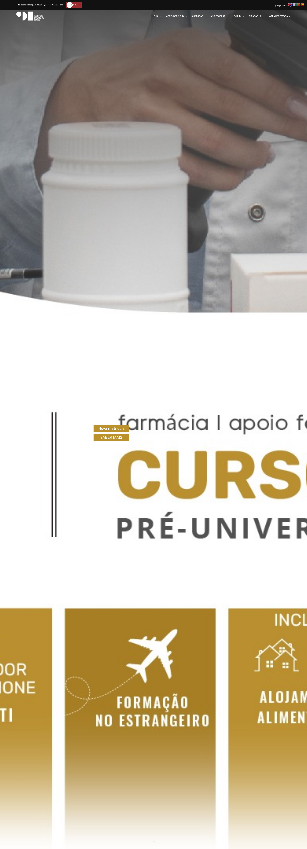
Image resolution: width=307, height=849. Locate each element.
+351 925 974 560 (55, 5)
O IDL (156, 16)
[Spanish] (302, 4)
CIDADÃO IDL (255, 16)
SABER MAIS (111, 437)
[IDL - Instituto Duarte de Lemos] (30, 16)
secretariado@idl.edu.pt (31, 5)
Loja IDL (237, 16)
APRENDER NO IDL (175, 16)
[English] (290, 4)
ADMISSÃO (197, 16)
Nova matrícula (111, 428)
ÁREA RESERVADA (278, 16)
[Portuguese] (298, 4)
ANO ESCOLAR (217, 16)
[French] (294, 4)
